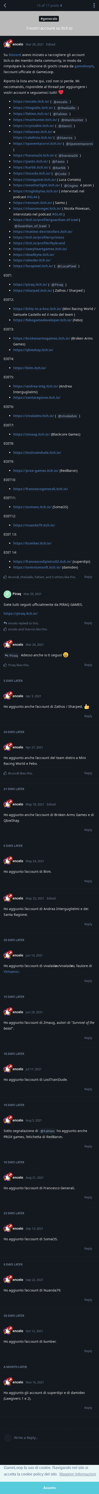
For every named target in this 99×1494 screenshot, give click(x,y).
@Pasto (58, 161)
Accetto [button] (49, 1488)
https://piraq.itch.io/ (30, 284)
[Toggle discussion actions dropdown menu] (94, 5)
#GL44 (32, 197)
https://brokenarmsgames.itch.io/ (41, 338)
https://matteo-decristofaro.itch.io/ (42, 231)
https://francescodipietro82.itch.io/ (42, 561)
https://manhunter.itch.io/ (35, 119)
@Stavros (64, 137)
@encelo (61, 102)
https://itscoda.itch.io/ (32, 173)
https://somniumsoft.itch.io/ (37, 567)
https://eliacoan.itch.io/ (32, 131)
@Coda (60, 173)
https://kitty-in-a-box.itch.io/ (37, 308)
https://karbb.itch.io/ (31, 167)
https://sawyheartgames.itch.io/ (40, 249)
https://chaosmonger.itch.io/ (37, 208)
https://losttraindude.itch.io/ (37, 452)
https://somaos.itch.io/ (32, 507)
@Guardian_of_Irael (30, 226)
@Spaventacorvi (79, 143)
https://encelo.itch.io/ (31, 101)
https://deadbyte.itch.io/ (33, 254)
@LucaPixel (66, 266)
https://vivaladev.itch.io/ (33, 415)
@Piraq (57, 284)
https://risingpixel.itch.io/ (34, 179)
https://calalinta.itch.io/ (33, 137)
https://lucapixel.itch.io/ (33, 266)
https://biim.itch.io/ (29, 368)
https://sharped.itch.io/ (32, 290)
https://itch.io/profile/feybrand (39, 243)
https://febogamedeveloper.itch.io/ (42, 320)
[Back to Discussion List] (5, 5)
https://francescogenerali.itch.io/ (40, 489)
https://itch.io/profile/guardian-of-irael (45, 219)
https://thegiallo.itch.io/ (33, 107)
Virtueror (11, 971)
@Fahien (60, 114)
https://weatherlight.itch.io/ (36, 185)
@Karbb (59, 167)
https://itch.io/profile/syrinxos (38, 237)
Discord (15, 54)
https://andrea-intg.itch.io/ (35, 386)
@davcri (65, 126)
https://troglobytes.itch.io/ (35, 191)
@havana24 (68, 155)
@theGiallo (66, 108)
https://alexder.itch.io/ (32, 260)
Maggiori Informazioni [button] (77, 1474)
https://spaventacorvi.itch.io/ (37, 143)
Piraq (13, 655)
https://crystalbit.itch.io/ (33, 125)
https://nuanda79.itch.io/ (34, 525)
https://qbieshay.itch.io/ (33, 350)
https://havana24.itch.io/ (34, 155)
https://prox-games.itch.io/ (36, 470)
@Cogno (71, 185)
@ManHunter (72, 120)
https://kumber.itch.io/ (32, 543)
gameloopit (84, 66)
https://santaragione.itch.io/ (37, 397)
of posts (48, 5)
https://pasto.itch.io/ (30, 161)
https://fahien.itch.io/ (31, 113)
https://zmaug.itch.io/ (31, 434)
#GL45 (57, 214)
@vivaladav (67, 416)
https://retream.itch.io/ (32, 202)
